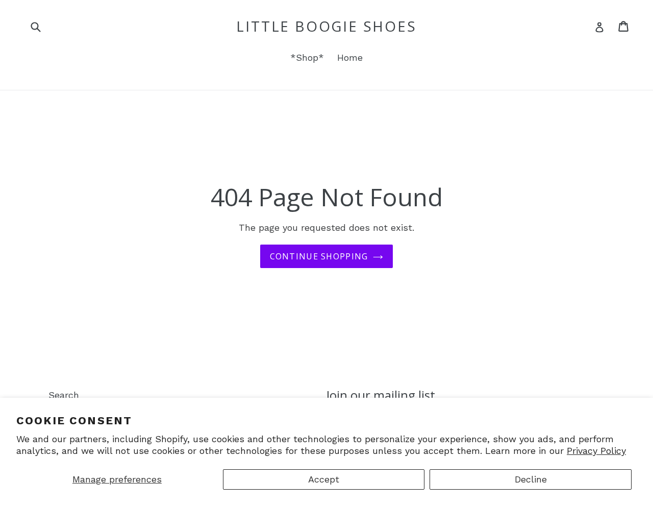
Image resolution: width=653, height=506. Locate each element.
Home (350, 57)
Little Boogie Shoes (326, 26)
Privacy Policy (596, 450)
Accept (323, 479)
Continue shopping (319, 256)
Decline (531, 479)
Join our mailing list (380, 395)
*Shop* (307, 57)
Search (63, 395)
